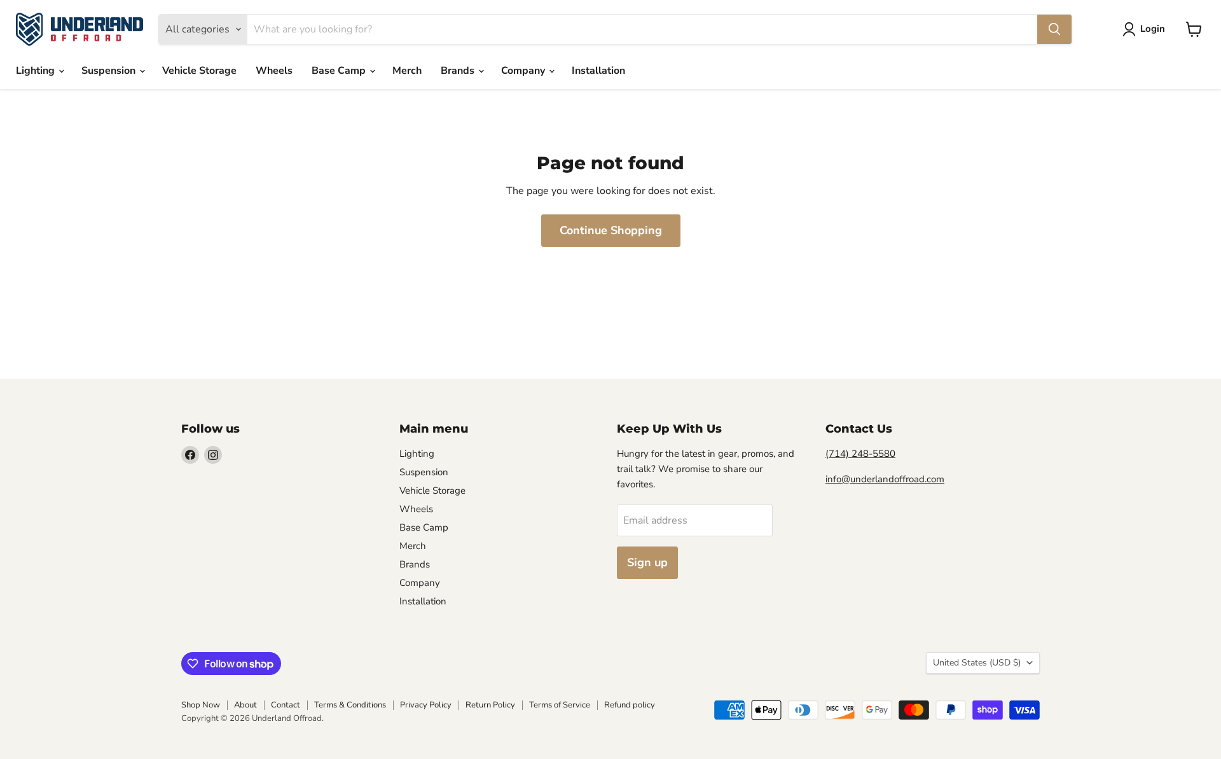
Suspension (109, 71)
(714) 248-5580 (860, 453)
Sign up (647, 562)
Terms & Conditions (350, 705)
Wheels (274, 71)
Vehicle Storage (199, 71)
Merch (407, 71)
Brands (459, 71)
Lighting (36, 71)
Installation (598, 71)
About (245, 705)
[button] (1146, 29)
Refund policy (629, 705)
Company (524, 71)
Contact (285, 705)
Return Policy (490, 705)
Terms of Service (559, 705)
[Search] (1054, 29)
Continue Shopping (611, 230)
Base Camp (340, 71)
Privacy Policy (426, 705)
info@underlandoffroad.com (884, 479)
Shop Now (200, 705)
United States (977, 663)
